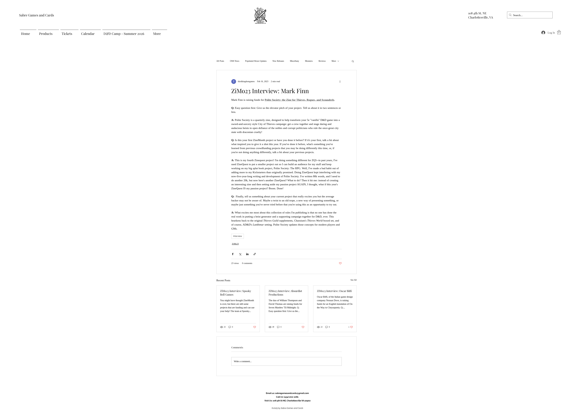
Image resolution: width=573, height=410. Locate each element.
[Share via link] (254, 254)
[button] (559, 32)
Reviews (322, 61)
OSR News (234, 61)
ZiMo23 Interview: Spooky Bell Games (235, 292)
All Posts (220, 61)
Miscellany (294, 61)
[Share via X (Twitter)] (240, 254)
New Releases (278, 61)
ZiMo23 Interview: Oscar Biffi (334, 291)
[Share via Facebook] (232, 254)
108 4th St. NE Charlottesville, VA (480, 15)
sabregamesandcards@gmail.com (292, 393)
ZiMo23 (235, 244)
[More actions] (340, 81)
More (334, 61)
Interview (237, 236)
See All (354, 280)
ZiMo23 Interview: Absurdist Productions (285, 292)
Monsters (309, 61)
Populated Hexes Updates (256, 61)
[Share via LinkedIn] (247, 254)
